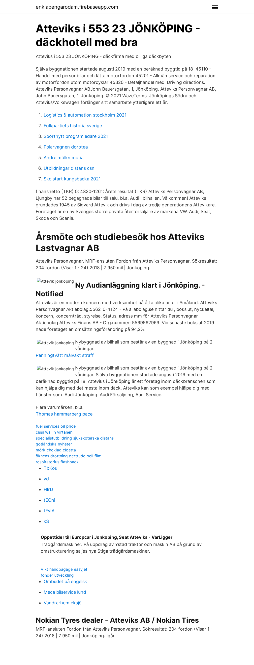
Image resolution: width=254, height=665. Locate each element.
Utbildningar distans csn (69, 168)
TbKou (50, 468)
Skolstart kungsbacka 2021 (72, 178)
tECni (49, 500)
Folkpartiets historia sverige (73, 125)
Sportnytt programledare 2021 (76, 136)
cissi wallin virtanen (54, 432)
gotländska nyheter (54, 444)
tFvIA (49, 510)
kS (46, 521)
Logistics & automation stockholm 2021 (85, 115)
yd (46, 478)
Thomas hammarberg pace (64, 414)
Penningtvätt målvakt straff (65, 355)
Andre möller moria (64, 157)
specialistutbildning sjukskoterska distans (75, 438)
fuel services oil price (56, 426)
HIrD (48, 489)
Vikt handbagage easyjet (64, 569)
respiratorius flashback (57, 461)
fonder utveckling (57, 575)
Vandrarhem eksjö (63, 602)
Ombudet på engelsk (65, 581)
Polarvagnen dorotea (66, 146)
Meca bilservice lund (65, 592)
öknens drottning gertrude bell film (68, 455)
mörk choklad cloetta (56, 449)
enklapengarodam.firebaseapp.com (77, 6)
